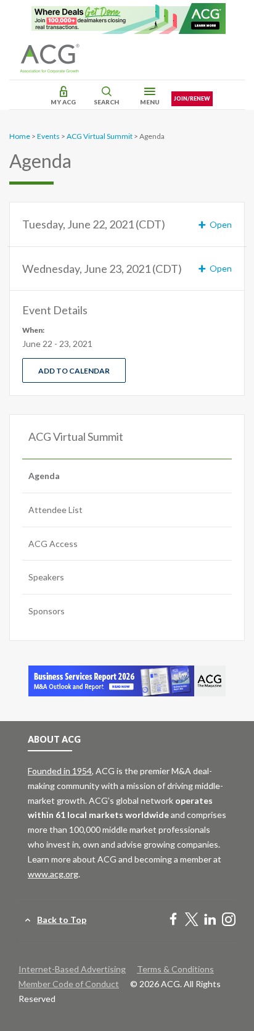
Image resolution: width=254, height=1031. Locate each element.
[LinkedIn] (210, 920)
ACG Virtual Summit (100, 136)
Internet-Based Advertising (72, 969)
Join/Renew (192, 98)
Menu (150, 102)
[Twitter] (192, 920)
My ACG (63, 102)
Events (48, 136)
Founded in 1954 (60, 771)
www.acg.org (53, 874)
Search (106, 102)
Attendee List (55, 509)
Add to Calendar (74, 370)
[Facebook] (173, 920)
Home (19, 136)
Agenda (44, 475)
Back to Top (61, 919)
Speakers (46, 577)
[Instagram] (229, 920)
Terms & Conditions (175, 969)
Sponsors (46, 611)
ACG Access (53, 543)
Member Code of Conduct (68, 984)
